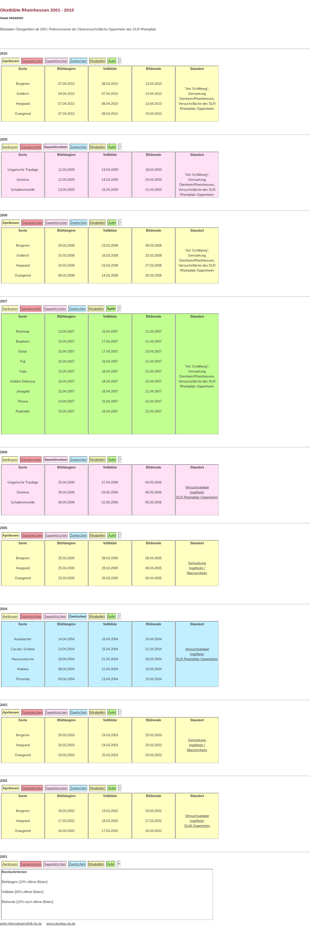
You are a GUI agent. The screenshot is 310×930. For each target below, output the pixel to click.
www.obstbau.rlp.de (60, 923)
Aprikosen (9, 147)
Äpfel (112, 61)
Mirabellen (97, 61)
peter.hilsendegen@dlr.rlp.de (21, 923)
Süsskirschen (32, 61)
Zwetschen (78, 61)
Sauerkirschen (56, 61)
